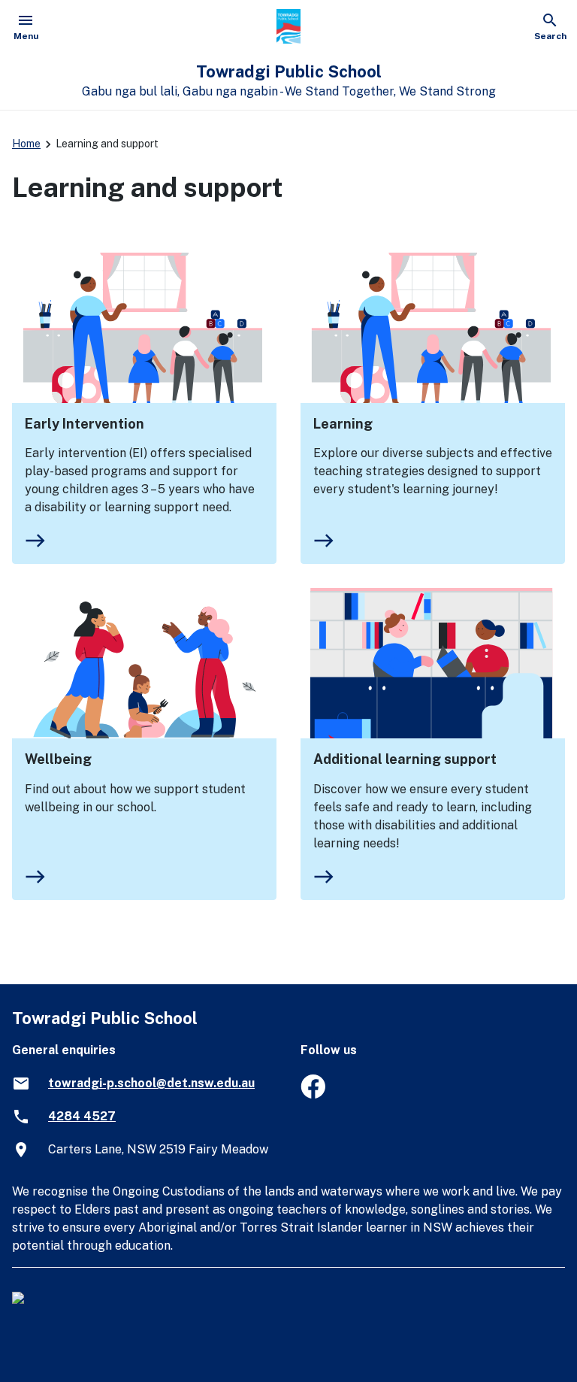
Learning (343, 424)
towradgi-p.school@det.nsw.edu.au (151, 1083)
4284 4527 (82, 1116)
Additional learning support (405, 759)
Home (26, 144)
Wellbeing (58, 759)
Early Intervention (84, 424)
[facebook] (313, 1094)
